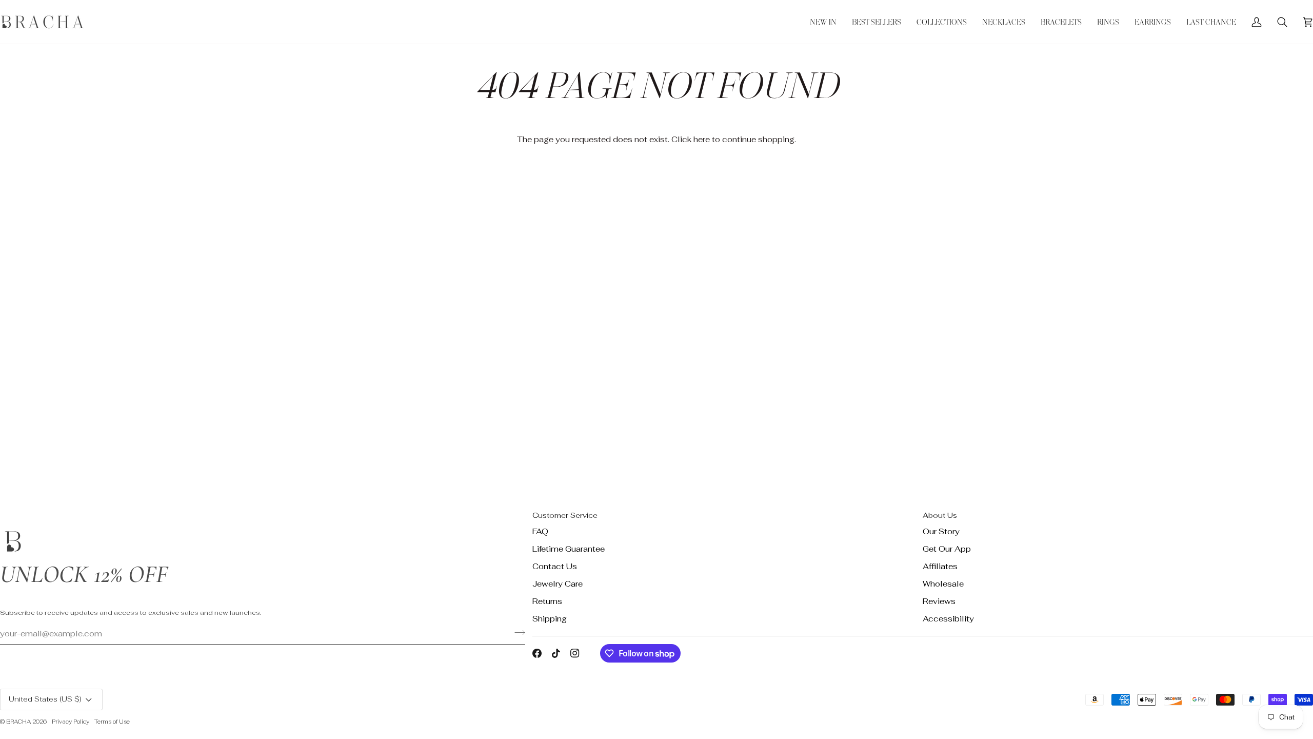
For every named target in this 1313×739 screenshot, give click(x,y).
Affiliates (940, 566)
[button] (941, 22)
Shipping (549, 619)
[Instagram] (575, 653)
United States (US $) (45, 699)
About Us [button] (940, 515)
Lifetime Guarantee (568, 549)
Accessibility (948, 619)
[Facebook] (537, 653)
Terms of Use (112, 721)
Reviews (939, 601)
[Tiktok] (556, 653)
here (701, 139)
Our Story (941, 531)
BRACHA (18, 721)
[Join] (516, 632)
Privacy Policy (70, 721)
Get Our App (947, 549)
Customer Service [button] (565, 515)
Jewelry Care (557, 584)
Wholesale (943, 584)
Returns (547, 601)
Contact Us (554, 566)
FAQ (540, 531)
